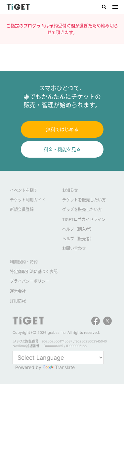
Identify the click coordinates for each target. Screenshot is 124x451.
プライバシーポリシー (30, 281)
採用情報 (18, 300)
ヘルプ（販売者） (78, 238)
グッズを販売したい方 (82, 209)
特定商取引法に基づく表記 (34, 271)
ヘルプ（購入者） (78, 229)
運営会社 (18, 291)
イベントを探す (24, 190)
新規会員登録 (22, 209)
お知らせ (70, 190)
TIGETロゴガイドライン (83, 219)
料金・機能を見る (62, 149)
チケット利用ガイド (28, 199)
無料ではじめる (62, 129)
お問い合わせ (74, 248)
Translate (65, 367)
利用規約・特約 (24, 262)
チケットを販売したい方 (84, 199)
